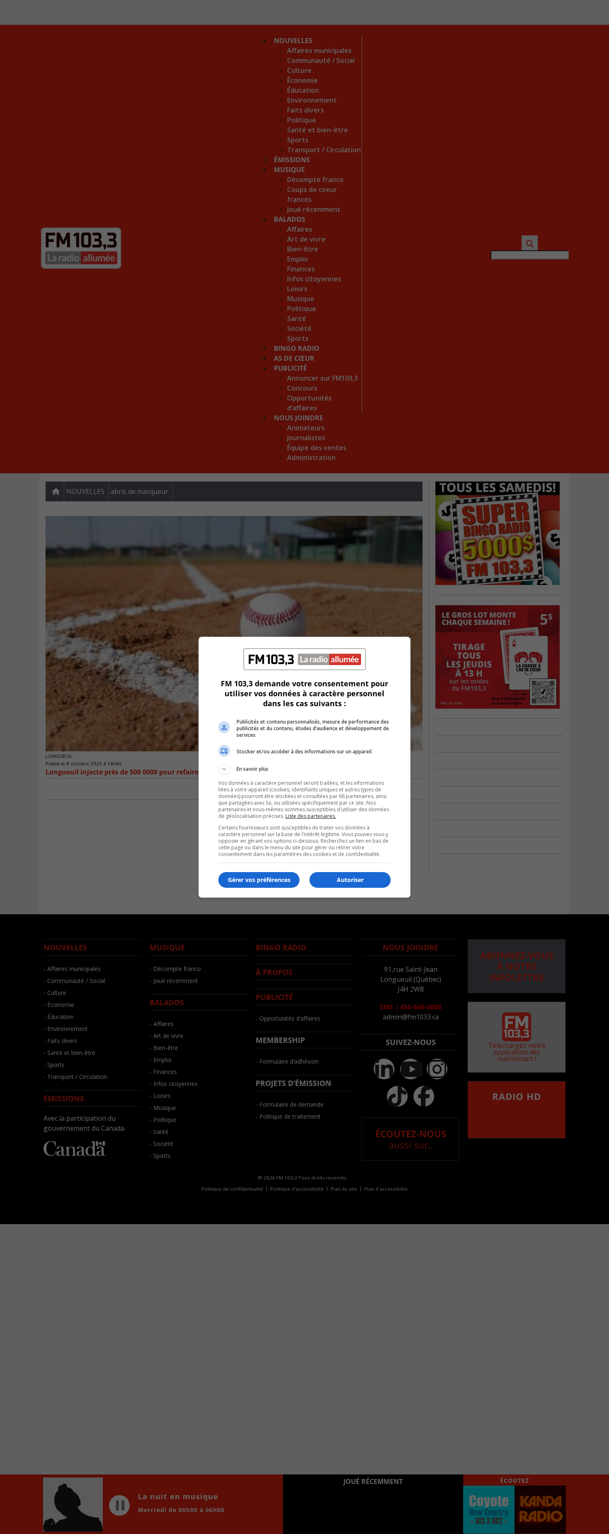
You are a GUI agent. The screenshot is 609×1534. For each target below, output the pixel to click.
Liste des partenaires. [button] (310, 816)
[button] (304, 769)
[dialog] (304, 767)
